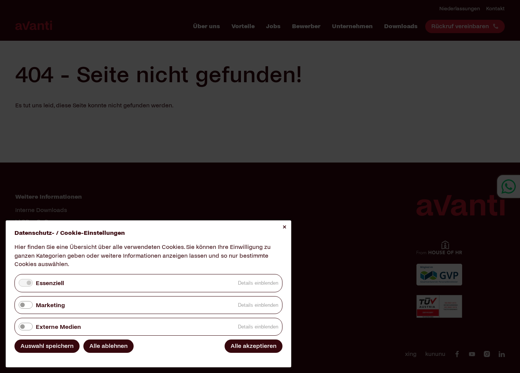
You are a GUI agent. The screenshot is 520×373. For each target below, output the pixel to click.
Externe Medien (58, 327)
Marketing (50, 305)
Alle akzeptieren (253, 346)
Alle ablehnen (108, 346)
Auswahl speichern (47, 346)
